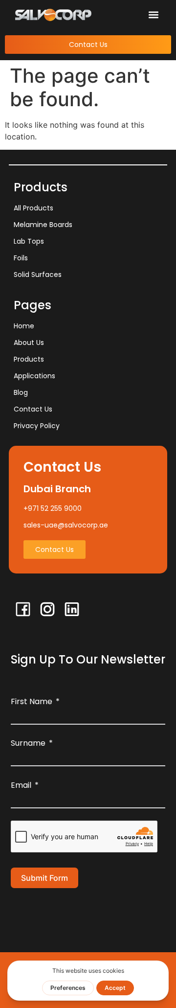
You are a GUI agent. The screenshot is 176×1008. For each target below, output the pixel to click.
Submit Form (44, 878)
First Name (31, 701)
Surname (28, 743)
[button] (154, 15)
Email (21, 785)
